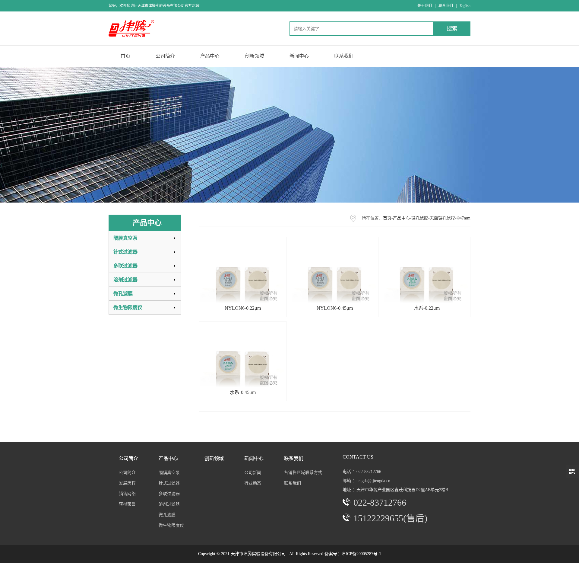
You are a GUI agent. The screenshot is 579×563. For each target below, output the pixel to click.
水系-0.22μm (427, 308)
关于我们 (424, 6)
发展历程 (127, 483)
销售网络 (127, 493)
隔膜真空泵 (125, 238)
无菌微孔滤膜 (442, 218)
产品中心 (401, 218)
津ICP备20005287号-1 (361, 554)
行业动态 (252, 483)
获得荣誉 (127, 504)
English (465, 6)
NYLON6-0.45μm (335, 308)
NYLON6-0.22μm (243, 308)
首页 (387, 218)
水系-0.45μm (243, 392)
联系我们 (445, 6)
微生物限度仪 (127, 307)
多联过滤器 (125, 265)
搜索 (452, 29)
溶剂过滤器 (125, 279)
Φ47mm (463, 218)
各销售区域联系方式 (303, 472)
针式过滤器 (125, 251)
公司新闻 (252, 472)
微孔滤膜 (123, 293)
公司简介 (127, 472)
